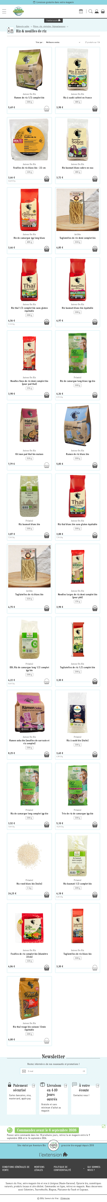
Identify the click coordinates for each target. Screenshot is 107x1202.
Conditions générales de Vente (15, 1168)
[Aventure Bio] (53, 1145)
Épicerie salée (22, 27)
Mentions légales (39, 1168)
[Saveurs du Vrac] (18, 11)
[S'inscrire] (81, 1071)
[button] (4, 11)
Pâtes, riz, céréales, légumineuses (49, 27)
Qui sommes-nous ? (94, 1168)
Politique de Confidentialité (62, 1168)
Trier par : (39, 42)
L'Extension (65, 1198)
